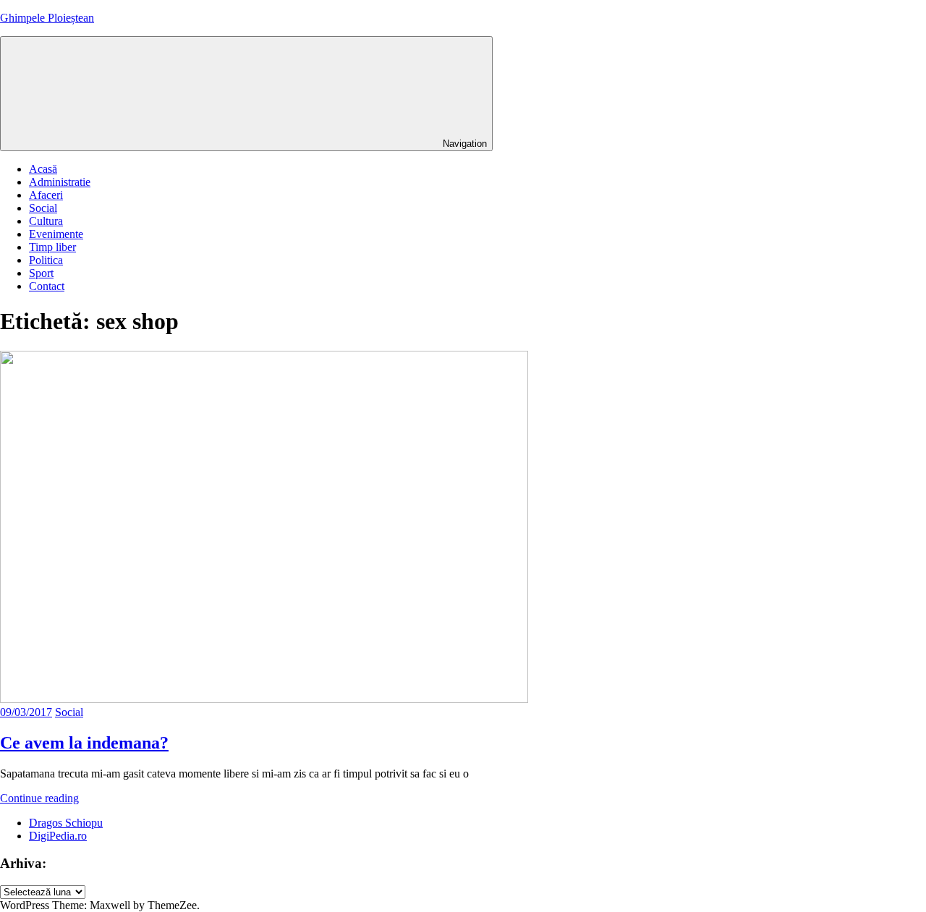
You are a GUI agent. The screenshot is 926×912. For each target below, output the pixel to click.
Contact (46, 286)
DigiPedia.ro (58, 836)
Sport (41, 273)
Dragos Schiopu (66, 823)
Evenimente (56, 234)
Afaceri (46, 195)
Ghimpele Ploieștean (47, 18)
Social (43, 208)
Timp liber (52, 247)
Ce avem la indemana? (84, 742)
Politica (46, 260)
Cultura (46, 221)
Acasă (43, 169)
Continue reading (39, 798)
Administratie (59, 182)
